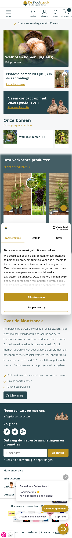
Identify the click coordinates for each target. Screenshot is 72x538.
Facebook (6, 431)
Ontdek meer (15, 395)
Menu (8, 16)
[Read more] (36, 48)
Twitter (15, 431)
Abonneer (58, 452)
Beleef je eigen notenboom (18, 125)
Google (23, 431)
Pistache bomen (15, 84)
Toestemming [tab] (13, 237)
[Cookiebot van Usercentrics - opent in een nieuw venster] (52, 228)
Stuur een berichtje (18, 107)
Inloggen (44, 16)
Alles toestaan (36, 296)
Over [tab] (59, 237)
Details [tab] (36, 237)
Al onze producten (15, 167)
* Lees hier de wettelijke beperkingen (28, 460)
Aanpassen (34, 307)
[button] (8, 208)
